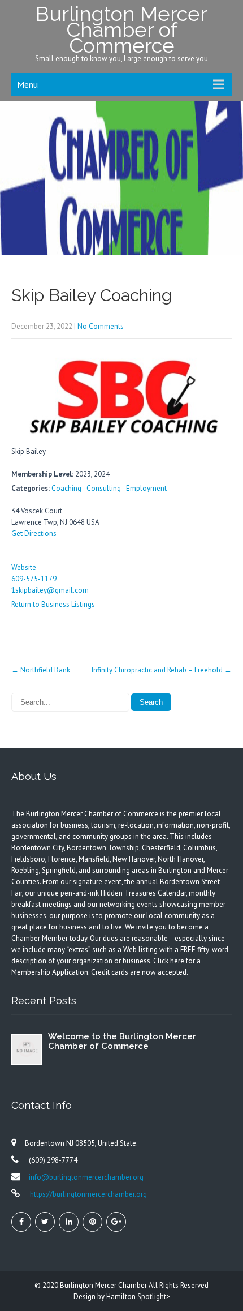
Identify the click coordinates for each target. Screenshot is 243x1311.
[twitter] (45, 1222)
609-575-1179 (34, 579)
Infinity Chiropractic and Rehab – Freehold (162, 670)
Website (23, 567)
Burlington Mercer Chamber (104, 1285)
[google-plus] (116, 1222)
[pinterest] (92, 1222)
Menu (27, 84)
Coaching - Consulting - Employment (109, 488)
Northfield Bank (40, 670)
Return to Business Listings (53, 604)
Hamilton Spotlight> (138, 1296)
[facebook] (21, 1222)
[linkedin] (69, 1222)
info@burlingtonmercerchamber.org (86, 1177)
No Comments (100, 326)
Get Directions (34, 533)
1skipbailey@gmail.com (50, 590)
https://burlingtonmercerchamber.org (87, 1194)
